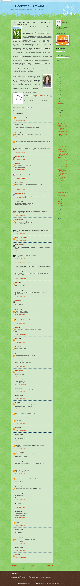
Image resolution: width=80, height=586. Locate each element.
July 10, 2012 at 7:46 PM (20, 206)
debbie (16, 338)
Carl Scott (17, 146)
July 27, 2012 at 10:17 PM (20, 430)
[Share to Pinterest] (32, 107)
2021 (58, 85)
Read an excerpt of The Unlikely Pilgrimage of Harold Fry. (28, 89)
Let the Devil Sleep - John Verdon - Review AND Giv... (63, 118)
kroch (16, 327)
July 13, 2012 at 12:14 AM (20, 240)
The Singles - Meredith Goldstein (62, 138)
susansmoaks (18, 521)
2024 (58, 79)
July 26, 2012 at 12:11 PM (20, 384)
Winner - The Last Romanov (61, 178)
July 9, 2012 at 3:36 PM (20, 169)
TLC (41, 100)
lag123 (16, 163)
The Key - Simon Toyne (62, 151)
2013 (58, 99)
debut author (26, 109)
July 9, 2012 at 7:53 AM (20, 128)
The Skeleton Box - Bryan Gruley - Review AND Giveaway (63, 154)
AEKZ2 (16, 443)
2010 (58, 211)
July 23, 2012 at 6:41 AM (20, 342)
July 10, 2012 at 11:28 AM (20, 197)
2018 (58, 90)
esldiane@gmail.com (19, 370)
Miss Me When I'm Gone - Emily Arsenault (63, 115)
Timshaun (17, 309)
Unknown (17, 346)
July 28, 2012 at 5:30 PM (20, 525)
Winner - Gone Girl (61, 180)
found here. (33, 102)
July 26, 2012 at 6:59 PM (20, 391)
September (60, 108)
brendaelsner (18, 477)
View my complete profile (61, 30)
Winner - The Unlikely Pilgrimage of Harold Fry (63, 126)
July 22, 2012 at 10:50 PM (20, 334)
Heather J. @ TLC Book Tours (21, 262)
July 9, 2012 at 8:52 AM (20, 136)
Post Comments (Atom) (21, 568)
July (59, 112)
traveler (17, 132)
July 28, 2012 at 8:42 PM (20, 543)
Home (32, 565)
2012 (58, 101)
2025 (58, 77)
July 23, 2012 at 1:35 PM (20, 366)
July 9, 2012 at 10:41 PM (20, 189)
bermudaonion (18, 156)
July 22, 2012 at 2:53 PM (20, 323)
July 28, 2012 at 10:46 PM (20, 557)
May (59, 199)
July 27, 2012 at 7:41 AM (20, 398)
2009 (58, 213)
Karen (16, 402)
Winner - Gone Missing (62, 160)
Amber (16, 318)
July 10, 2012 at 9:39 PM (20, 215)
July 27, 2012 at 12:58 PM (20, 415)
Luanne (64, 20)
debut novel (32, 109)
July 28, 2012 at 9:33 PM (20, 550)
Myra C (16, 173)
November (60, 105)
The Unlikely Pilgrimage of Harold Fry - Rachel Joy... (63, 174)
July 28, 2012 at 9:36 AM (20, 482)
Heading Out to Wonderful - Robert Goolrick (63, 163)
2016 (58, 94)
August (59, 110)
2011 (58, 209)
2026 (58, 75)
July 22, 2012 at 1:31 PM (20, 314)
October (60, 107)
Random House (39, 95)
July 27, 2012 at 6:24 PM (20, 423)
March (59, 203)
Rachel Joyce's (38, 26)
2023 (58, 81)
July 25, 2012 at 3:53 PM (20, 376)
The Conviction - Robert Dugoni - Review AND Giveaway (62, 134)
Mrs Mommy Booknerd (20, 237)
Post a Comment (17, 560)
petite (16, 139)
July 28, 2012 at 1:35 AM (20, 448)
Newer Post (14, 565)
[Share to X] (30, 107)
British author (21, 109)
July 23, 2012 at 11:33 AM (20, 349)
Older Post (50, 565)
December (60, 103)
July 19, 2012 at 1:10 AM (20, 296)
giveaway (37, 109)
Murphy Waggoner (19, 193)
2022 (58, 83)
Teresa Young (18, 209)
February (60, 205)
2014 (58, 98)
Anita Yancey (18, 219)
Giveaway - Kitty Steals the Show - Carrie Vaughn (63, 121)
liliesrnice (17, 486)
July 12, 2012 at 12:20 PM (20, 225)
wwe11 (16, 419)
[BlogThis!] (28, 107)
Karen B (17, 116)
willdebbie (17, 468)
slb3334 (17, 300)
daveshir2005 (18, 537)
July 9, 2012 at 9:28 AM (20, 143)
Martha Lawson (18, 182)
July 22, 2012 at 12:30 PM (20, 305)
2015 (58, 96)
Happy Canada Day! (62, 195)
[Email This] (27, 107)
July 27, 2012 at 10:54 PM (20, 440)
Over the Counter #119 (62, 149)
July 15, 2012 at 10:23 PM (20, 278)
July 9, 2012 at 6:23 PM (20, 178)
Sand (16, 554)
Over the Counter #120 (62, 131)
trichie (16, 427)
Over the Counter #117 (62, 182)
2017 (58, 92)
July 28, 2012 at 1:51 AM (20, 457)
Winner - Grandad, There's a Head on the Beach (63, 144)
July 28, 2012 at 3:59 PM (20, 507)
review (47, 109)
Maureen (17, 282)
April (59, 201)
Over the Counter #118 (62, 164)
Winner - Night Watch (62, 123)
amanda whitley (18, 411)
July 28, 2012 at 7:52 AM (20, 473)
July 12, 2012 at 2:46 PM (20, 233)
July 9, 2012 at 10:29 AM (20, 152)
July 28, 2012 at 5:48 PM (20, 533)
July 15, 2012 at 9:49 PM (20, 267)
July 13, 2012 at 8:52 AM (20, 250)
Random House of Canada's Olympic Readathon (62, 141)
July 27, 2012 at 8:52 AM (20, 408)
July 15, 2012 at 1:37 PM (20, 258)
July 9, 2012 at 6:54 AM (20, 120)
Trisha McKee (18, 452)
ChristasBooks (18, 244)
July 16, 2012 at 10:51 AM (20, 286)
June (59, 197)
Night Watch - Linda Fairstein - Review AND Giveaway (63, 170)
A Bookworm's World (27, 5)
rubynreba (17, 253)
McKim (16, 353)
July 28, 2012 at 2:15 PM (20, 499)
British (17, 109)
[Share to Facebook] (31, 107)
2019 (58, 88)
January (60, 207)
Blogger (61, 583)
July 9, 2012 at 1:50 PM (20, 159)
